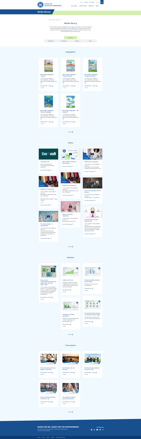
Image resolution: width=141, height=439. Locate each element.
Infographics (50, 41)
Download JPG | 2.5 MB (45, 297)
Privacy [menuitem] (43, 437)
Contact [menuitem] (38, 437)
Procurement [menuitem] (92, 2)
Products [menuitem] (91, 6)
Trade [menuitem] (81, 2)
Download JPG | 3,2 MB (89, 372)
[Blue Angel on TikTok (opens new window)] (103, 429)
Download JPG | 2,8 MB (45, 372)
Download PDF (65, 289)
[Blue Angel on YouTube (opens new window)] (97, 429)
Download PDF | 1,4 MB (45, 121)
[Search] (102, 2)
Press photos (64, 41)
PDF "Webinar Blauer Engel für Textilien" (47, 199)
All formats (70, 37)
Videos (90, 41)
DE (96, 2)
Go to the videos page (45, 170)
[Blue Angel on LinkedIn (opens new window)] (91, 429)
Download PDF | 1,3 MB (67, 85)
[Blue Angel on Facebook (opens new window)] (100, 429)
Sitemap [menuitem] (52, 437)
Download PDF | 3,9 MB (67, 121)
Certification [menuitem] (83, 6)
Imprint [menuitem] (48, 437)
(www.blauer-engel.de (66, 30)
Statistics (77, 41)
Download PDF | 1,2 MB (45, 85)
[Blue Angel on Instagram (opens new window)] (94, 429)
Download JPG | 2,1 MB (67, 401)
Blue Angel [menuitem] (74, 6)
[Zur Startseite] (50, 5)
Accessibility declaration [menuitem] (60, 437)
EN (98, 2)
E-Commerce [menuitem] (86, 2)
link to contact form (75, 31)
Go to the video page (67, 166)
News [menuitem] (97, 6)
